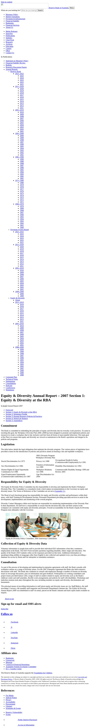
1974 (22, 195)
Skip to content (6, 2)
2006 (22, 121)
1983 (22, 174)
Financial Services (12, 25)
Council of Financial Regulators (18, 665)
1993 (22, 151)
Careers (8, 48)
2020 (22, 89)
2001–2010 (19, 110)
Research (9, 42)
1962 (22, 223)
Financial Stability (12, 21)
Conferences (10, 388)
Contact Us (10, 53)
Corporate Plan (11, 377)
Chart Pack (10, 40)
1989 (22, 161)
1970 (22, 206)
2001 (22, 131)
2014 (22, 101)
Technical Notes (12, 379)
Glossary (9, 706)
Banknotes (10, 23)
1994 (22, 148)
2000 (22, 136)
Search (40, 10)
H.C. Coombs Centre (14, 669)
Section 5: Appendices (14, 421)
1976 (22, 191)
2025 (22, 76)
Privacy (8, 700)
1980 (22, 183)
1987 (22, 166)
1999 (22, 138)
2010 (22, 112)
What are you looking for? (11, 10)
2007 (22, 119)
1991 (22, 155)
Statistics (9, 38)
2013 (22, 104)
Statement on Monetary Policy (17, 61)
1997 (22, 142)
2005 (22, 123)
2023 (22, 80)
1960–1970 (19, 204)
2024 (22, 78)
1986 (22, 168)
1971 (22, 202)
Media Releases (11, 31)
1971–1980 (19, 180)
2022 (22, 82)
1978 (22, 187)
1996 (22, 144)
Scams (8, 715)
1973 (22, 198)
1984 (22, 172)
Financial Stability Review (15, 63)
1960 (22, 227)
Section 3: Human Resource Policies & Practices (24, 416)
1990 (22, 159)
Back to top (9, 599)
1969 (22, 208)
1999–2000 (19, 292)
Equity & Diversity (17, 298)
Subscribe (4, 609)
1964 (22, 219)
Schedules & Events (13, 708)
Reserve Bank (15, 72)
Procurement (10, 704)
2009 (22, 114)
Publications (10, 36)
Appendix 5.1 (60, 491)
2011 (22, 108)
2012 (22, 106)
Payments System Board (19, 230)
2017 (22, 95)
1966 (22, 215)
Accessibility (10, 702)
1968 (22, 210)
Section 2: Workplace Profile (16, 414)
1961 (22, 225)
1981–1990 (19, 157)
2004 (22, 125)
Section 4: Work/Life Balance (17, 418)
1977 (22, 189)
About (17, 300)
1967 (22, 213)
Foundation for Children (43, 673)
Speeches (9, 34)
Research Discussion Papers (16, 67)
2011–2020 (19, 86)
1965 (22, 217)
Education (9, 46)
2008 (22, 116)
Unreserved (10, 660)
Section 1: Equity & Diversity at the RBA (21, 412)
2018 (22, 93)
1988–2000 (19, 347)
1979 (22, 185)
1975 (22, 193)
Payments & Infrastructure (15, 19)
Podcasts (9, 386)
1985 (22, 170)
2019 (22, 91)
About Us (9, 27)
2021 (22, 84)
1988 (22, 163)
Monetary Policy (12, 15)
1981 (22, 178)
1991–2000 (19, 133)
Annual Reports (12, 69)
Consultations (11, 383)
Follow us (7, 613)
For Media (10, 696)
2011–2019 (19, 302)
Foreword (9, 410)
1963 (22, 221)
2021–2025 (19, 74)
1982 (22, 176)
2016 (22, 97)
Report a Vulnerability (14, 712)
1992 (22, 153)
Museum (9, 662)
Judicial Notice (11, 698)
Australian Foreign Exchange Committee (21, 667)
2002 (22, 129)
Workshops (10, 390)
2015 (22, 99)
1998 (22, 140)
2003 (22, 127)
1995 (22, 146)
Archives (9, 44)
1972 (22, 200)
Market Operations (13, 17)
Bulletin (9, 65)
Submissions (10, 381)
